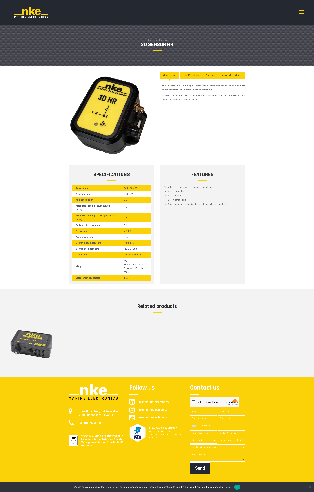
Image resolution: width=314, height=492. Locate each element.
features (211, 75)
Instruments (151, 40)
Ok (237, 487)
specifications (191, 75)
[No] (310, 487)
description (169, 75)
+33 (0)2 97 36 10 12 (91, 423)
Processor (164, 40)
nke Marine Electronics (154, 402)
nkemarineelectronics (153, 410)
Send (200, 468)
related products (232, 75)
